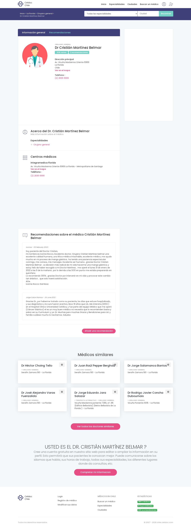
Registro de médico (67, 500)
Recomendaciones (60, 32)
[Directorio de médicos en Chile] (29, 3)
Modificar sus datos (67, 504)
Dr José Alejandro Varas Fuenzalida (38, 394)
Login (60, 496)
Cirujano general (45, 13)
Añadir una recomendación (99, 330)
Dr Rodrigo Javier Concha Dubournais (145, 394)
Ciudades (132, 4)
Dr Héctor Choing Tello (36, 366)
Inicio (103, 4)
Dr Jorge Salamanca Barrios (147, 366)
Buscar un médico (149, 4)
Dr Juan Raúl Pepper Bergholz (95, 366)
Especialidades (117, 4)
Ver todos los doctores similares (95, 426)
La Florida (31, 13)
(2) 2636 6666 (62, 78)
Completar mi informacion (95, 472)
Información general (33, 32)
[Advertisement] (69, 101)
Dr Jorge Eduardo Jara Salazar (90, 394)
